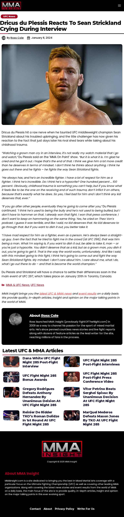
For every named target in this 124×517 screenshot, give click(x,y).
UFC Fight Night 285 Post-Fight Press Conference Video (100, 378)
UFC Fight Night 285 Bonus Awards (39, 378)
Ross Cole (17, 38)
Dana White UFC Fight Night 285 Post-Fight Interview (41, 362)
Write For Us (85, 508)
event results (87, 293)
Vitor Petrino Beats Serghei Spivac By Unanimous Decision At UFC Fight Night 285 (100, 397)
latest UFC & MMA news (55, 293)
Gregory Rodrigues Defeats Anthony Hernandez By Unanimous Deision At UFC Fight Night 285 (41, 397)
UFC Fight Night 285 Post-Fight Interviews (101, 362)
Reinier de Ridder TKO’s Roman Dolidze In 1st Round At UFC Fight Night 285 (41, 418)
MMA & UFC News (17, 285)
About (48, 508)
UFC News (37, 285)
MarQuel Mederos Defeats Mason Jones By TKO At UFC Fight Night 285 (101, 418)
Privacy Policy (64, 508)
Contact (35, 508)
